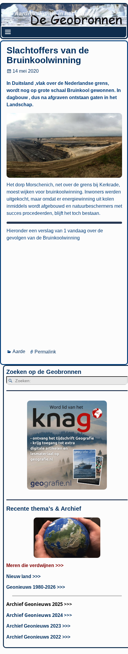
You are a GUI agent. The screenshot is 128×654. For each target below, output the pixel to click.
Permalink (45, 351)
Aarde (19, 351)
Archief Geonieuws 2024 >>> (39, 615)
